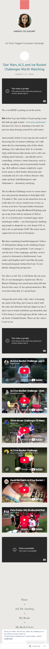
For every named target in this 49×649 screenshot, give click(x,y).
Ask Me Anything (24, 608)
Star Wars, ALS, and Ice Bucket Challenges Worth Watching (24, 66)
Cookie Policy (8, 638)
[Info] (24, 4)
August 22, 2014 (24, 74)
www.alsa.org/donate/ (36, 122)
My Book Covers (24, 627)
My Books (24, 618)
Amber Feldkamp (24, 31)
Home (24, 599)
